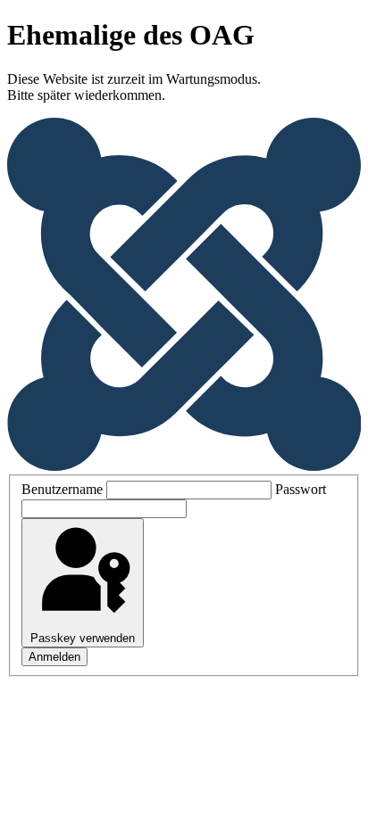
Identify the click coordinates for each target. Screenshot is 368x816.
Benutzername (62, 489)
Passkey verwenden (82, 638)
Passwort (300, 489)
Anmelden (54, 657)
